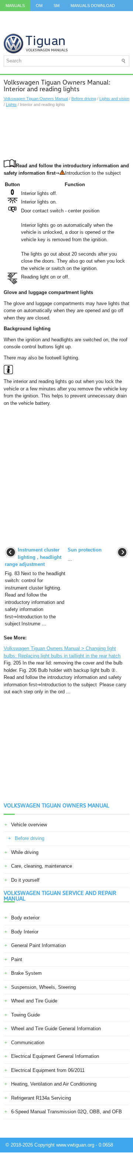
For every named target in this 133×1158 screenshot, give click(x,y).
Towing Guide (25, 1015)
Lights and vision (114, 98)
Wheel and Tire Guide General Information (56, 1028)
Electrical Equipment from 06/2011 (48, 1070)
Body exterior (25, 917)
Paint (16, 959)
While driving (24, 852)
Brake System (26, 973)
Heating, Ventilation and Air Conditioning (53, 1084)
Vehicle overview (29, 824)
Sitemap (74, 27)
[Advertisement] (66, 133)
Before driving (83, 98)
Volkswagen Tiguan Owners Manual (36, 98)
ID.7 (9, 27)
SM (56, 5)
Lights (11, 104)
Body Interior (24, 932)
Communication (27, 1042)
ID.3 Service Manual (27, 16)
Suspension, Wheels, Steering (43, 987)
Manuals (15, 5)
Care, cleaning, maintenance (41, 866)
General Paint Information (38, 945)
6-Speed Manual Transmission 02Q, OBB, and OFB (66, 1111)
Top (50, 27)
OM (39, 5)
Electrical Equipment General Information (55, 1056)
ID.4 (118, 16)
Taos (29, 27)
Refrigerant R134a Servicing (41, 1098)
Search (102, 27)
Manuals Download (93, 5)
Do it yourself (25, 880)
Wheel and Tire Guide (34, 1001)
